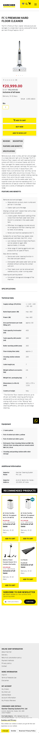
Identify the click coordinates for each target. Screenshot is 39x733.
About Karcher (7, 652)
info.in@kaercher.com (21, 716)
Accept (5, 731)
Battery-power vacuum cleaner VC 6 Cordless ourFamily (10, 562)
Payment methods (8, 660)
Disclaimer (5, 680)
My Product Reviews (9, 700)
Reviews (6, 141)
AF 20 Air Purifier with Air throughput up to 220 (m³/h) (9, 515)
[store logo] (11, 5)
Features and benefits (12, 146)
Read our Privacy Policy (27, 731)
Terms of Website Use (9, 678)
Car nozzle (24, 560)
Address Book (6, 695)
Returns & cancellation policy (12, 658)
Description (18, 141)
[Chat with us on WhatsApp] (36, 421)
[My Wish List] (23, 3)
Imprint (4, 675)
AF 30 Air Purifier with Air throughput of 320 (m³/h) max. (27, 515)
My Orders (5, 689)
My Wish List (6, 692)
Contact (4, 666)
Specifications (9, 151)
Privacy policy (6, 663)
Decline (13, 731)
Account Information (9, 698)
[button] (17, 75)
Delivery (4, 655)
